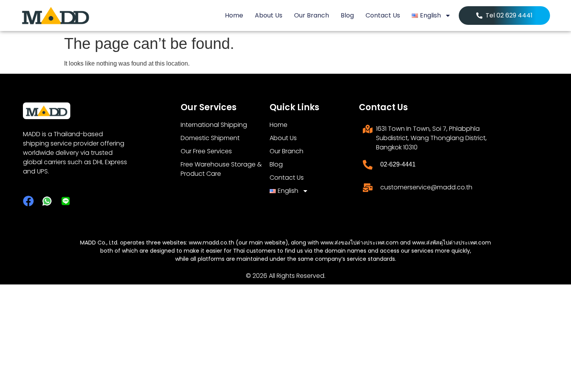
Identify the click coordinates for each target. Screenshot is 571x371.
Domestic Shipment (210, 137)
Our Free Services (206, 151)
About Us (268, 15)
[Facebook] (28, 201)
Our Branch (311, 15)
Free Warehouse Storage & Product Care (221, 169)
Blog (347, 15)
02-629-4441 (398, 164)
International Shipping (214, 124)
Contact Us (383, 15)
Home (234, 15)
